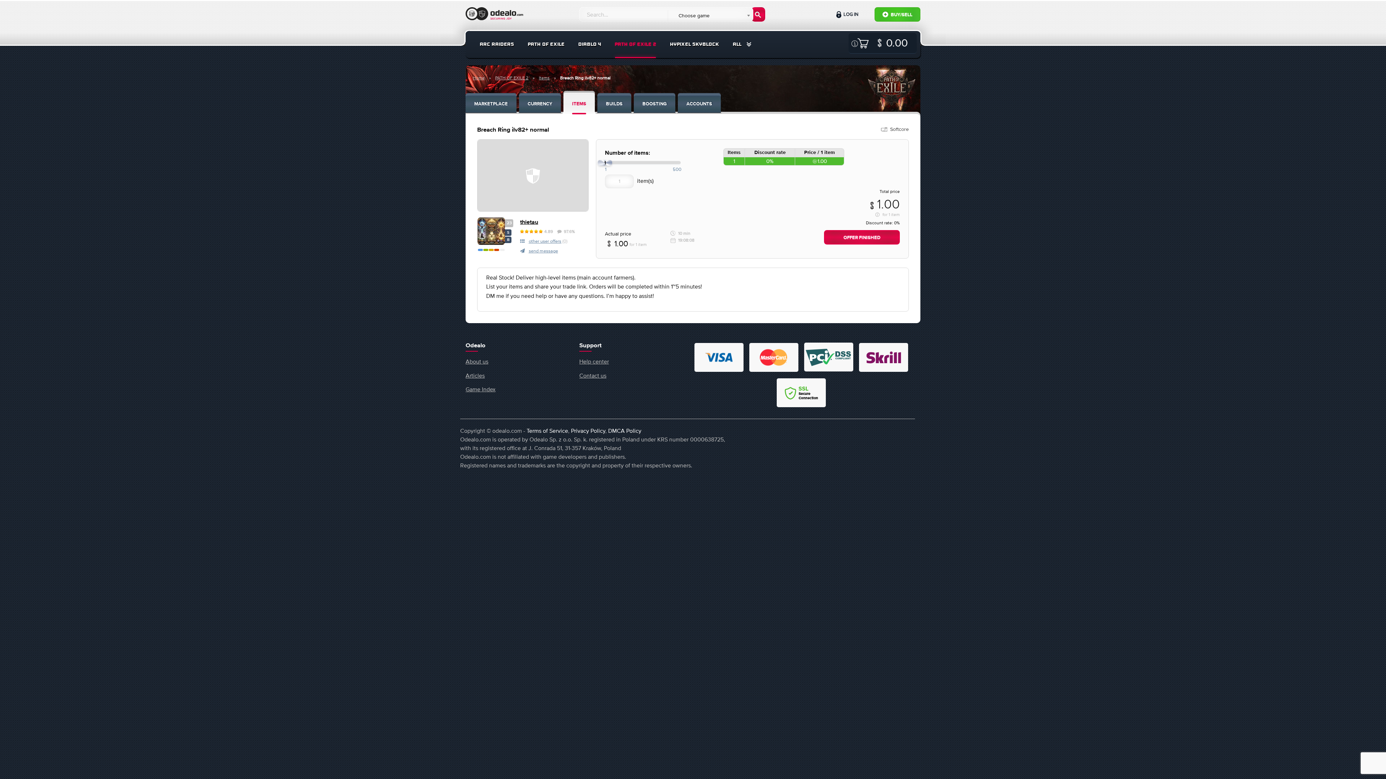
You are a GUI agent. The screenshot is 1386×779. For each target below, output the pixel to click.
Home (479, 77)
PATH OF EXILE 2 (635, 44)
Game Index (481, 389)
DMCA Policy (624, 430)
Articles (475, 375)
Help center (594, 361)
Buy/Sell (901, 15)
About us (477, 361)
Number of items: (627, 153)
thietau (529, 222)
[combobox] (710, 15)
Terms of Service (547, 430)
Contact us (592, 375)
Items (544, 77)
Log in (850, 14)
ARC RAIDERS (497, 44)
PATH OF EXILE (546, 44)
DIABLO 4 (589, 44)
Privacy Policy (588, 430)
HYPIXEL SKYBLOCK (694, 44)
